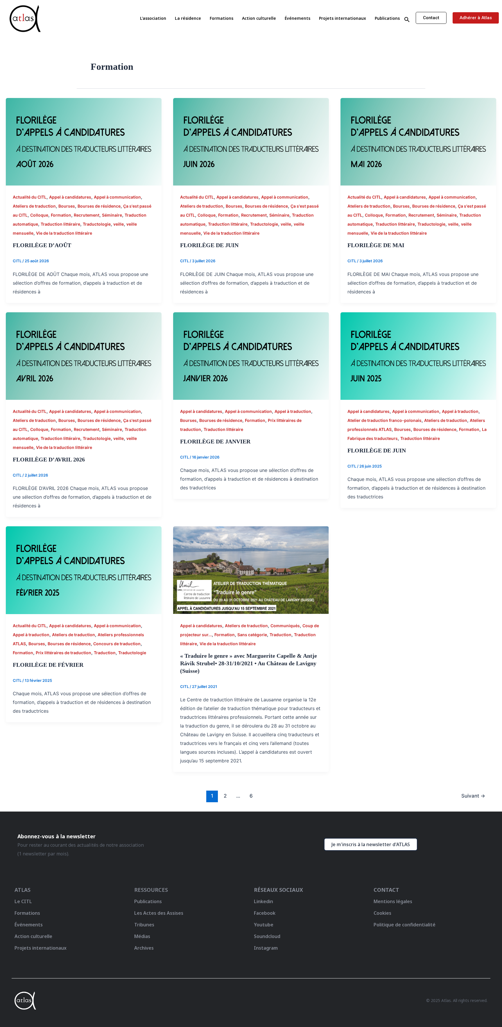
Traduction (105, 652)
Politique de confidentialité (404, 924)
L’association (153, 18)
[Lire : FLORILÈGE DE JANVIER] (251, 356)
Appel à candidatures (70, 197)
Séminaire (112, 215)
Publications (387, 18)
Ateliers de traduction (34, 206)
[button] (407, 20)
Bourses (66, 206)
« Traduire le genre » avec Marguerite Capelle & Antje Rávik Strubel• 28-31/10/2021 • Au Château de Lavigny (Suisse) (248, 663)
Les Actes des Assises (159, 913)
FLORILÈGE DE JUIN (209, 245)
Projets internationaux (342, 18)
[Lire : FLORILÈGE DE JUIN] (251, 141)
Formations (221, 18)
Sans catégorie (252, 634)
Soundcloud (267, 936)
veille (118, 224)
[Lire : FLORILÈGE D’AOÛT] (84, 141)
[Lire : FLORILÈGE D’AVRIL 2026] (84, 356)
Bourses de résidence (99, 206)
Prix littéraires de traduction (63, 652)
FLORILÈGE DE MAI (375, 245)
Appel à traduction (293, 411)
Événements (297, 18)
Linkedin (263, 901)
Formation (61, 215)
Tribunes (144, 924)
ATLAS (23, 889)
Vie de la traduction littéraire (64, 233)
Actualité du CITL (29, 197)
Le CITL (23, 901)
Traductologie (97, 224)
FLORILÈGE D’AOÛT (42, 245)
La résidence (188, 18)
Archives (144, 948)
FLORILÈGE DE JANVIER (215, 441)
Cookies (382, 913)
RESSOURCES (151, 889)
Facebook (264, 913)
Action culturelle (259, 18)
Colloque (39, 215)
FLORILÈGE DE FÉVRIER (48, 665)
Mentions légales (393, 901)
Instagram (266, 948)
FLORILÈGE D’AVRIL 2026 (49, 459)
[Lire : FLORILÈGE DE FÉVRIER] (84, 570)
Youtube (263, 924)
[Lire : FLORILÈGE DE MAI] (418, 141)
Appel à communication (117, 197)
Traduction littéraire (60, 224)
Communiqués (285, 625)
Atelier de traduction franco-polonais (384, 420)
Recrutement (86, 215)
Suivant (473, 796)
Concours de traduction (117, 643)
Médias (142, 936)
